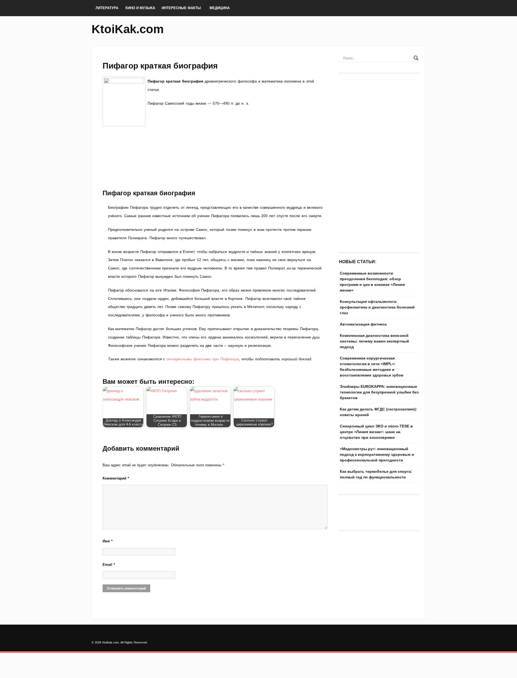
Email (109, 565)
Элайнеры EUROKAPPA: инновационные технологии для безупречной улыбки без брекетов (379, 392)
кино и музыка (140, 8)
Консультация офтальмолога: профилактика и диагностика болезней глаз (377, 307)
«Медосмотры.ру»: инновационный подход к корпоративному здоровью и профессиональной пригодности (377, 454)
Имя (108, 541)
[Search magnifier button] (416, 58)
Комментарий (116, 478)
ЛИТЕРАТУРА (107, 8)
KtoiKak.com (128, 29)
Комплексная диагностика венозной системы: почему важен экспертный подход (374, 341)
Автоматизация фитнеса (363, 324)
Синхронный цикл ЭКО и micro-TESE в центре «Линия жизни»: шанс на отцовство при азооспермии (376, 432)
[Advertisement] (215, 166)
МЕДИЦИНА (219, 8)
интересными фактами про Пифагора (202, 359)
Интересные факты (181, 8)
